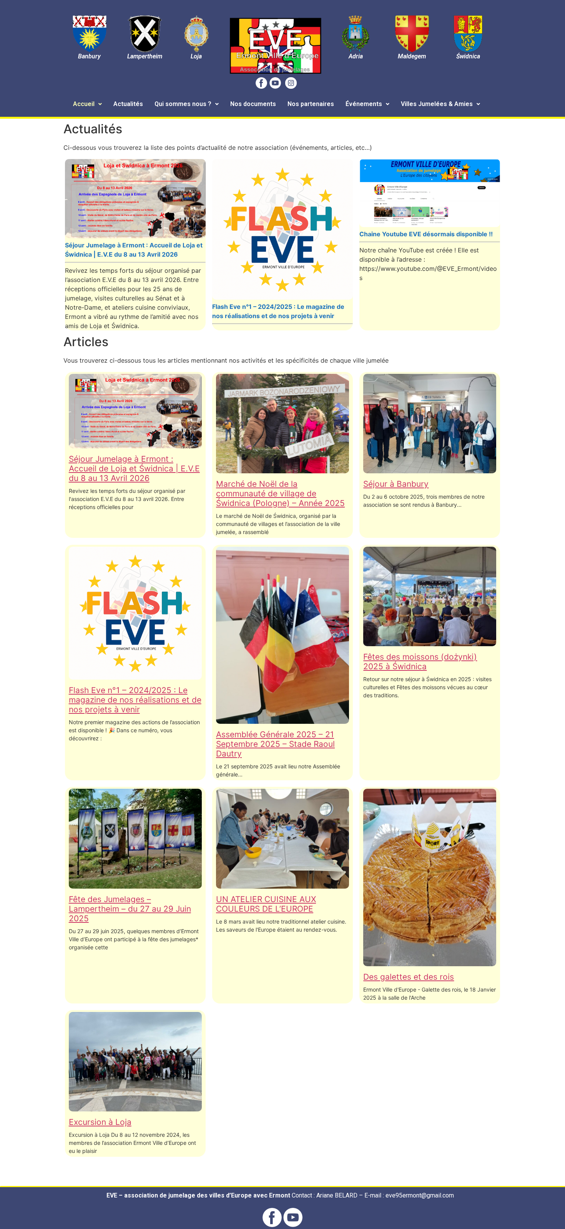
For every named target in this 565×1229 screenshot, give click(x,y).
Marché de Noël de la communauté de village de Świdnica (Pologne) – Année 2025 (280, 493)
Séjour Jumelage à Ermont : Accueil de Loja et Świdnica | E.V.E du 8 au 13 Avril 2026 (134, 468)
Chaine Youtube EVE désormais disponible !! (426, 234)
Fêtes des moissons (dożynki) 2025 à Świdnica (420, 661)
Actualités (128, 104)
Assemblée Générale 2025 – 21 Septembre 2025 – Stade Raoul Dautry (275, 744)
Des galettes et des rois (408, 977)
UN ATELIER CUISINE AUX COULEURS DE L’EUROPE (266, 904)
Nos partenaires (310, 104)
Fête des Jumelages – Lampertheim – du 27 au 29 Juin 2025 (130, 908)
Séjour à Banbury (396, 484)
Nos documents (253, 104)
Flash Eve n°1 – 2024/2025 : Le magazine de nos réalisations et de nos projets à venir (135, 699)
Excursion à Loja (100, 1122)
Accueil (84, 104)
